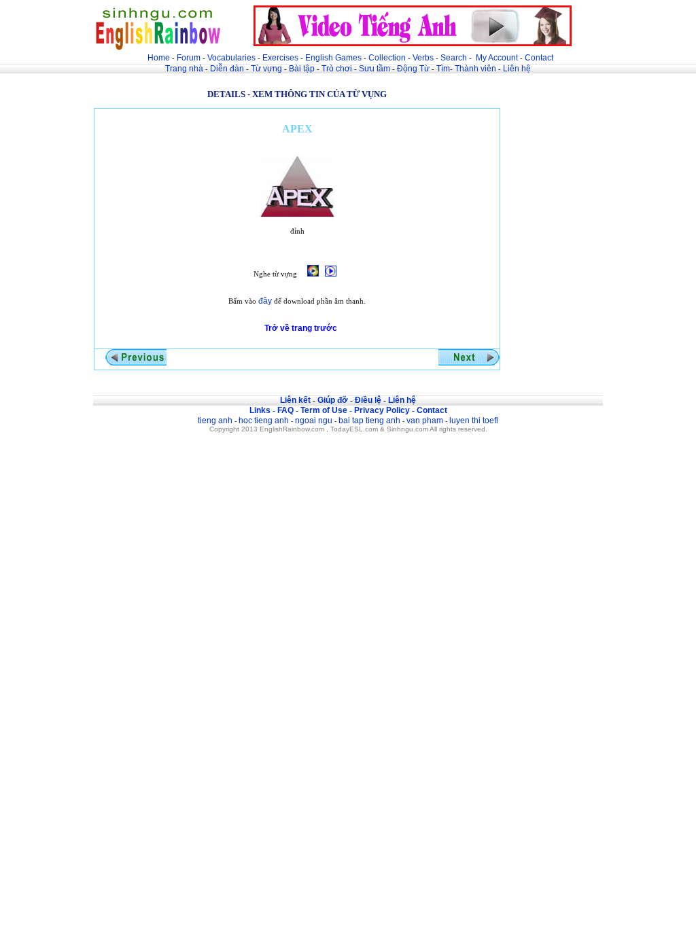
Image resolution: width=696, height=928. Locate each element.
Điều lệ (368, 400)
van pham (424, 420)
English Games (333, 58)
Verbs (423, 58)
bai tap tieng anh (369, 420)
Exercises (280, 58)
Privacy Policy (382, 410)
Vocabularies (231, 58)
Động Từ (413, 68)
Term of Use (323, 410)
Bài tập (302, 68)
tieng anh (215, 420)
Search (453, 58)
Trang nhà (184, 68)
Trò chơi (337, 68)
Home (158, 58)
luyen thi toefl (473, 420)
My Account (497, 58)
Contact (539, 58)
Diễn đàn (227, 68)
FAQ (285, 410)
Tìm (443, 68)
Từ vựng (266, 68)
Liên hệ (517, 68)
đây (265, 301)
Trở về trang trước (300, 328)
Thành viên (475, 68)
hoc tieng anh (264, 420)
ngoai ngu (313, 420)
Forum (189, 58)
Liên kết (295, 400)
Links (260, 410)
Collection (387, 58)
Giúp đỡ (332, 400)
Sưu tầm (374, 68)
